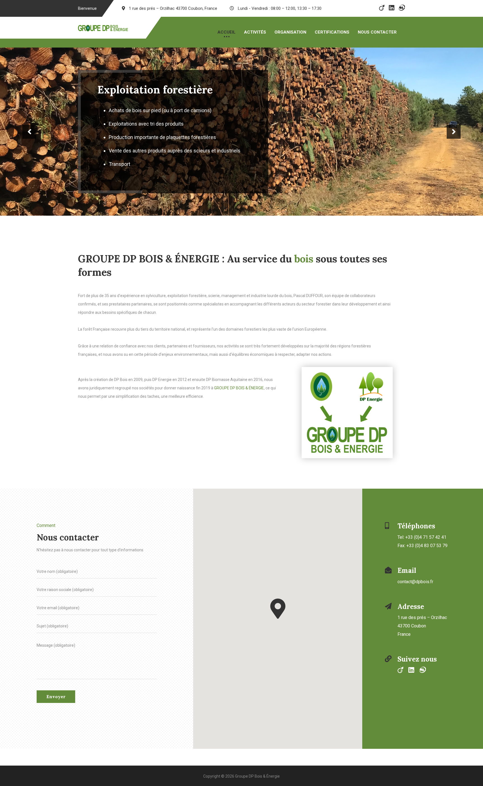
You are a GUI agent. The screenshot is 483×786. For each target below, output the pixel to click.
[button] (277, 601)
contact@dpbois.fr (415, 574)
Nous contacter (377, 32)
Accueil (226, 32)
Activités (255, 32)
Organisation (290, 32)
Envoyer (55, 689)
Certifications (332, 32)
